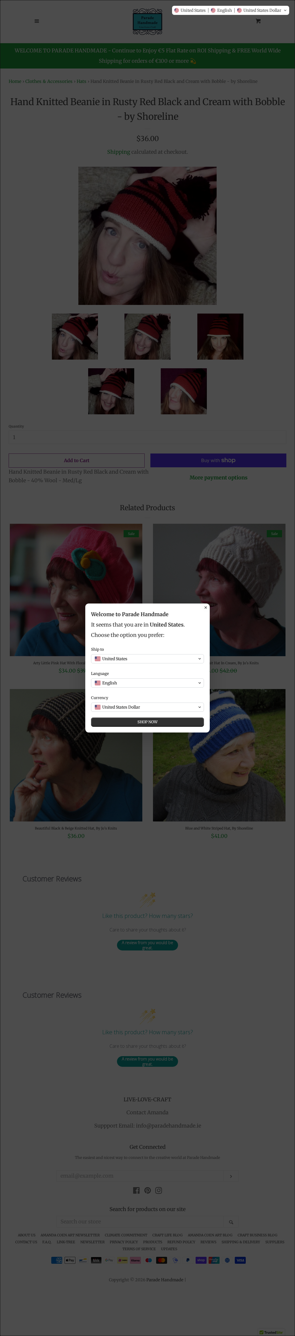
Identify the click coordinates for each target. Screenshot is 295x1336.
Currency (99, 697)
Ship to (97, 649)
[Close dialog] (206, 607)
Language (100, 673)
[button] (230, 10)
